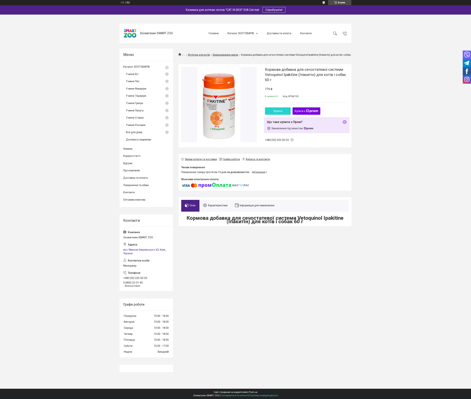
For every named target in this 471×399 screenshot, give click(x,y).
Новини (127, 148)
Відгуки (127, 163)
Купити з (300, 111)
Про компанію (131, 170)
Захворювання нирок (225, 54)
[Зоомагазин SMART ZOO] (130, 33)
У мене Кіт (132, 74)
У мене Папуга (135, 110)
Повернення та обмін (136, 185)
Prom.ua (253, 392)
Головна (214, 33)
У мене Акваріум (136, 88)
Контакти (306, 33)
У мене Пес (132, 81)
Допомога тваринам (138, 139)
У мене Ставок (135, 117)
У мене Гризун (134, 103)
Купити (278, 111)
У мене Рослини (135, 125)
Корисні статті (131, 155)
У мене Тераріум (136, 95)
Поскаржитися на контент (234, 395)
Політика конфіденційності (264, 395)
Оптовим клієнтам (134, 199)
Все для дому (134, 132)
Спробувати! (274, 10)
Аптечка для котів (199, 54)
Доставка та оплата (279, 33)
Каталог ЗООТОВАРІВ (241, 33)
